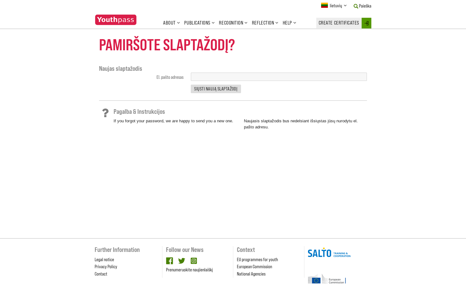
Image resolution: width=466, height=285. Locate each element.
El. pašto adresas (170, 77)
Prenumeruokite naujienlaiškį (189, 269)
